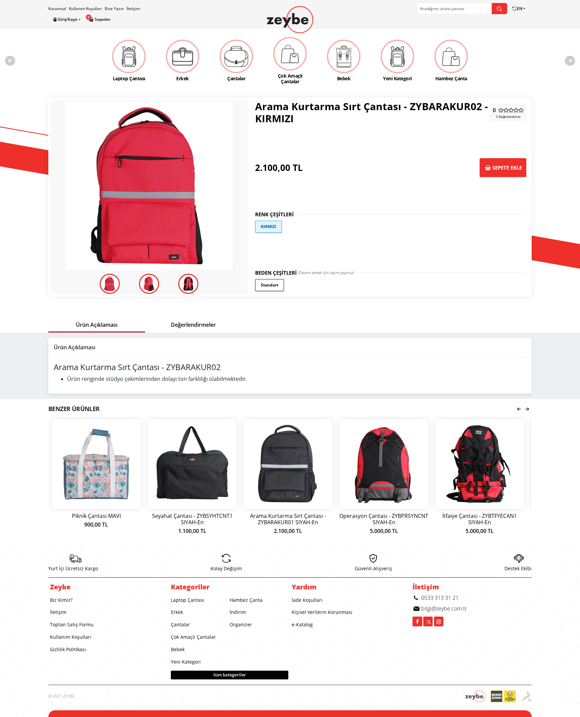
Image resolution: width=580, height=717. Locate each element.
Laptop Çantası (187, 600)
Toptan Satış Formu (72, 624)
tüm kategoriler (229, 675)
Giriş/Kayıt (68, 19)
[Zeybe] (290, 19)
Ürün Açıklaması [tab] (96, 324)
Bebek (178, 649)
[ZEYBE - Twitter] (428, 621)
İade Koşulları (307, 600)
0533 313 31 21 (439, 597)
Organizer (241, 624)
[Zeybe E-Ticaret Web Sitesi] (478, 696)
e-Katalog (302, 624)
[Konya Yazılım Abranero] (526, 696)
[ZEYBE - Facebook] (417, 621)
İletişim (133, 8)
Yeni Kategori (186, 662)
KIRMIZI (268, 226)
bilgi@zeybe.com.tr (443, 608)
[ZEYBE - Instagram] (439, 621)
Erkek (177, 612)
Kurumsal (57, 8)
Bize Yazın (114, 8)
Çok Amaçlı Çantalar (193, 637)
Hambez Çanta (246, 600)
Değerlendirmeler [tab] (193, 324)
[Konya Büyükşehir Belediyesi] (506, 696)
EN (519, 8)
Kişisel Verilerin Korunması (322, 612)
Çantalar (180, 624)
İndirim (238, 612)
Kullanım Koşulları (85, 8)
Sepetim (102, 19)
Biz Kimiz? (61, 600)
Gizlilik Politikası (68, 649)
